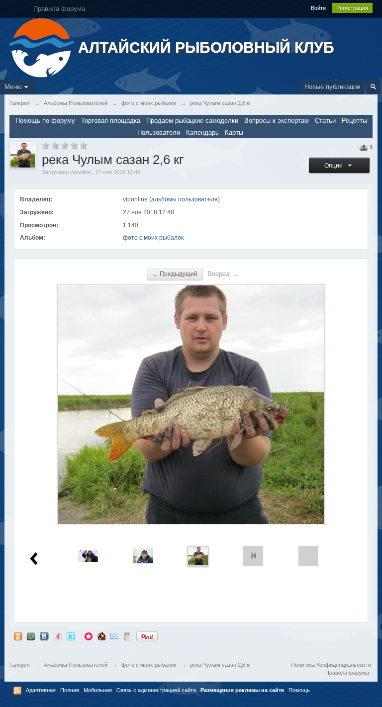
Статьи (325, 120)
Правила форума (347, 673)
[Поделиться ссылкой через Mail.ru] (31, 636)
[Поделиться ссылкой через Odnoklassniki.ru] (18, 636)
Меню (13, 86)
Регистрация (352, 8)
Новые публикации (332, 86)
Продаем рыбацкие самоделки (192, 120)
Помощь (299, 690)
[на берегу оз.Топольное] (143, 555)
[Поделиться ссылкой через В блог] (127, 636)
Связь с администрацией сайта (156, 690)
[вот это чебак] (88, 555)
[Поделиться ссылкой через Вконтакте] (44, 636)
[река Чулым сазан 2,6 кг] (198, 555)
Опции (335, 165)
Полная (69, 690)
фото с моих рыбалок (153, 237)
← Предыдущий (174, 273)
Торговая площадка (110, 120)
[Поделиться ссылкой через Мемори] (89, 636)
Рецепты (354, 120)
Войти (318, 8)
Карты (234, 132)
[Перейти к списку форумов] (42, 47)
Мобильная (98, 690)
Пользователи (158, 132)
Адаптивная (41, 690)
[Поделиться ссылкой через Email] (114, 636)
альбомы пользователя (184, 199)
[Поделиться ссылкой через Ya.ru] (58, 636)
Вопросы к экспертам (276, 120)
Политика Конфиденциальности (331, 665)
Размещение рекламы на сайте (242, 690)
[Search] (373, 87)
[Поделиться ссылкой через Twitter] (71, 636)
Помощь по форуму (45, 120)
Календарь (202, 132)
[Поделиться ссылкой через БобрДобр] (101, 636)
